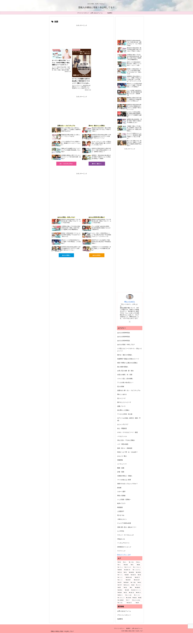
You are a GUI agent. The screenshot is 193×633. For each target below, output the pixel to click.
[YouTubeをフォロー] (130, 322)
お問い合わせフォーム (124, 611)
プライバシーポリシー (124, 615)
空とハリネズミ (129, 302)
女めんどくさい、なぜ (124, 554)
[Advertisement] (81, 37)
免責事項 (120, 619)
